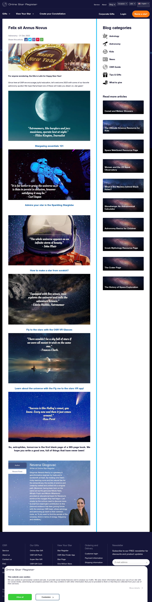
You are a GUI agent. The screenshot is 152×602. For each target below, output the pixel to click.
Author (17, 465)
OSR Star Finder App (66, 555)
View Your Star (23, 13)
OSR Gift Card (36, 564)
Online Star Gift (36, 550)
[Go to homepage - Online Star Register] (19, 4)
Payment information (94, 558)
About (104, 5)
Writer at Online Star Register (42, 468)
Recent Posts (17, 471)
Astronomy (12, 36)
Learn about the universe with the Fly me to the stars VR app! (49, 388)
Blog (111, 4)
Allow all (20, 597)
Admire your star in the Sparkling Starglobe (49, 205)
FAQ (4, 564)
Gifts (4, 13)
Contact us (7, 559)
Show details (134, 588)
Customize (46, 597)
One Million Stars (64, 564)
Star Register (62, 550)
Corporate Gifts (106, 14)
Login (123, 14)
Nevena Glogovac (43, 465)
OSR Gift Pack (36, 555)
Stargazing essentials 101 (49, 145)
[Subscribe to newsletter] (146, 562)
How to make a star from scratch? (49, 270)
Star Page (61, 559)
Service (97, 5)
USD (131, 4)
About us (6, 555)
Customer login (91, 554)
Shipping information (94, 562)
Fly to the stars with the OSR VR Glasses (49, 329)
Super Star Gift (36, 559)
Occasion (121, 4)
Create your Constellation (53, 13)
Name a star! (141, 14)
